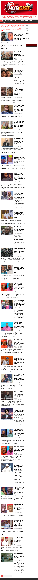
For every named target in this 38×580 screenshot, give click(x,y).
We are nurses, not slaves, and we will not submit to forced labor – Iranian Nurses (19, 556)
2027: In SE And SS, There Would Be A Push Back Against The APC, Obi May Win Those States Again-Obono (19, 214)
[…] (7, 48)
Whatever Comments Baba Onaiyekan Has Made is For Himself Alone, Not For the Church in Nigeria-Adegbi (19, 450)
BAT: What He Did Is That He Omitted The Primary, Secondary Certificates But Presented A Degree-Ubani (19, 360)
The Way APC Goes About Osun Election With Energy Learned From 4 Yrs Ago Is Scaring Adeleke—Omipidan (19, 524)
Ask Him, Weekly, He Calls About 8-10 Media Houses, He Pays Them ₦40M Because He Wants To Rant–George (19, 377)
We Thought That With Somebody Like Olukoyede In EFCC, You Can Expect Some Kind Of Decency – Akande (19, 142)
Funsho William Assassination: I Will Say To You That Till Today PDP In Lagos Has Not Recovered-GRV (19, 269)
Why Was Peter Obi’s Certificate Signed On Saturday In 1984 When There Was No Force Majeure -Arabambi (19, 432)
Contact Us (3, 22)
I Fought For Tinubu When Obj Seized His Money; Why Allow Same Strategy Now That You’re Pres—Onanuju (19, 91)
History (27, 28)
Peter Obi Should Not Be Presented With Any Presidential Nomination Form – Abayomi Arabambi (19, 466)
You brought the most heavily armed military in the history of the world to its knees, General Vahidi (19, 55)
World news (27, 38)
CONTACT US (32, 44)
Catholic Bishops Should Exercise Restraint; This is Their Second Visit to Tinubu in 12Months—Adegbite (19, 325)
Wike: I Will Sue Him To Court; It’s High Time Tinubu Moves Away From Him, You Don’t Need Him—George (19, 124)
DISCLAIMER (34, 45)
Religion (27, 35)
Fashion (27, 25)
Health (26, 20)
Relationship (6, 20)
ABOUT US (30, 45)
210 (8, 575)
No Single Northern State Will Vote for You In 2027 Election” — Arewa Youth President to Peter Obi (19, 490)
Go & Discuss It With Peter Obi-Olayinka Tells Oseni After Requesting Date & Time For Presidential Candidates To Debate (19, 36)
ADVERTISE (27, 44)
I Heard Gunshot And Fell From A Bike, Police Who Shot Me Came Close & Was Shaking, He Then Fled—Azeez (19, 108)
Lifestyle (11, 20)
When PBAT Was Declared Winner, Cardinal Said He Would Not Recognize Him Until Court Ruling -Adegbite (19, 286)
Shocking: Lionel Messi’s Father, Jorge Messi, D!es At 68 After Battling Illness (19, 71)
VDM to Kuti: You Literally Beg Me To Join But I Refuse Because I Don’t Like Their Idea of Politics (19, 194)
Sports (22, 20)
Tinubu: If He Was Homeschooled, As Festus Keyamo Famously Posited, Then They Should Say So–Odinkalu (19, 176)
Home (2, 20)
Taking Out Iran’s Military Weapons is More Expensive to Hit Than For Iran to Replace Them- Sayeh (19, 411)
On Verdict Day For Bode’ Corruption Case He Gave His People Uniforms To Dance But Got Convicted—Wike (19, 508)
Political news (17, 20)
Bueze (9, 42)
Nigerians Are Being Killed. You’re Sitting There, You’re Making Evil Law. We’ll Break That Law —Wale (19, 303)
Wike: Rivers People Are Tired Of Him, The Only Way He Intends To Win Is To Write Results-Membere (19, 229)
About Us (30, 20)
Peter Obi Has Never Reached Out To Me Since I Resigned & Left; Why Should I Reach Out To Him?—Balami (19, 395)
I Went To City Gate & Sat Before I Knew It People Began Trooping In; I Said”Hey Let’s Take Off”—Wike (19, 541)
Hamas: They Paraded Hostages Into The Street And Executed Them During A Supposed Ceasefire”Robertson (19, 252)
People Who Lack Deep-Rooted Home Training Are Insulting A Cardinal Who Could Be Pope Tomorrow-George (19, 343)
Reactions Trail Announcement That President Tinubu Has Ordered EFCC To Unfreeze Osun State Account (19, 159)
